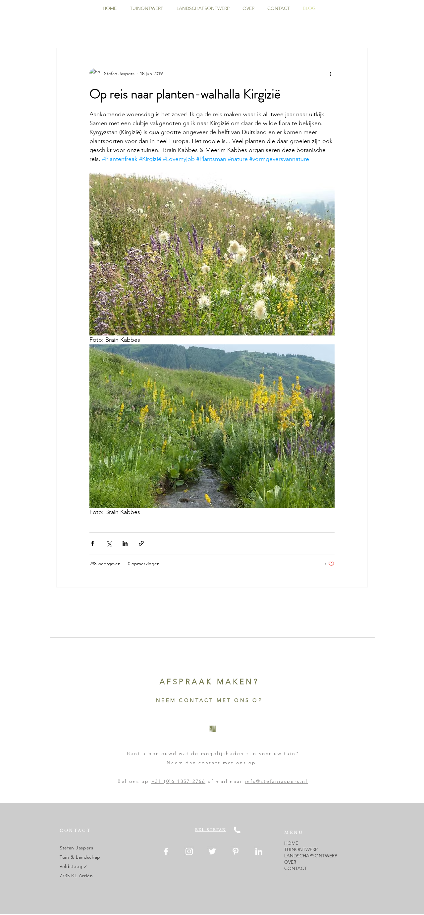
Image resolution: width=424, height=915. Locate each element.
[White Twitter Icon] (212, 851)
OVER (290, 862)
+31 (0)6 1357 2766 (178, 781)
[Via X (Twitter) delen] (109, 543)
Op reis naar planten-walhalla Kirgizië (185, 93)
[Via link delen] (141, 543)
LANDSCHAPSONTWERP (310, 856)
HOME (291, 843)
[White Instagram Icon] (189, 851)
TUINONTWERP (301, 849)
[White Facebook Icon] (166, 851)
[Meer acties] (331, 73)
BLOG (290, 875)
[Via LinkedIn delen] (125, 543)
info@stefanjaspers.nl (276, 781)
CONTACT (295, 868)
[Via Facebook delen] (92, 543)
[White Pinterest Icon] (235, 851)
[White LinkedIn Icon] (259, 851)
